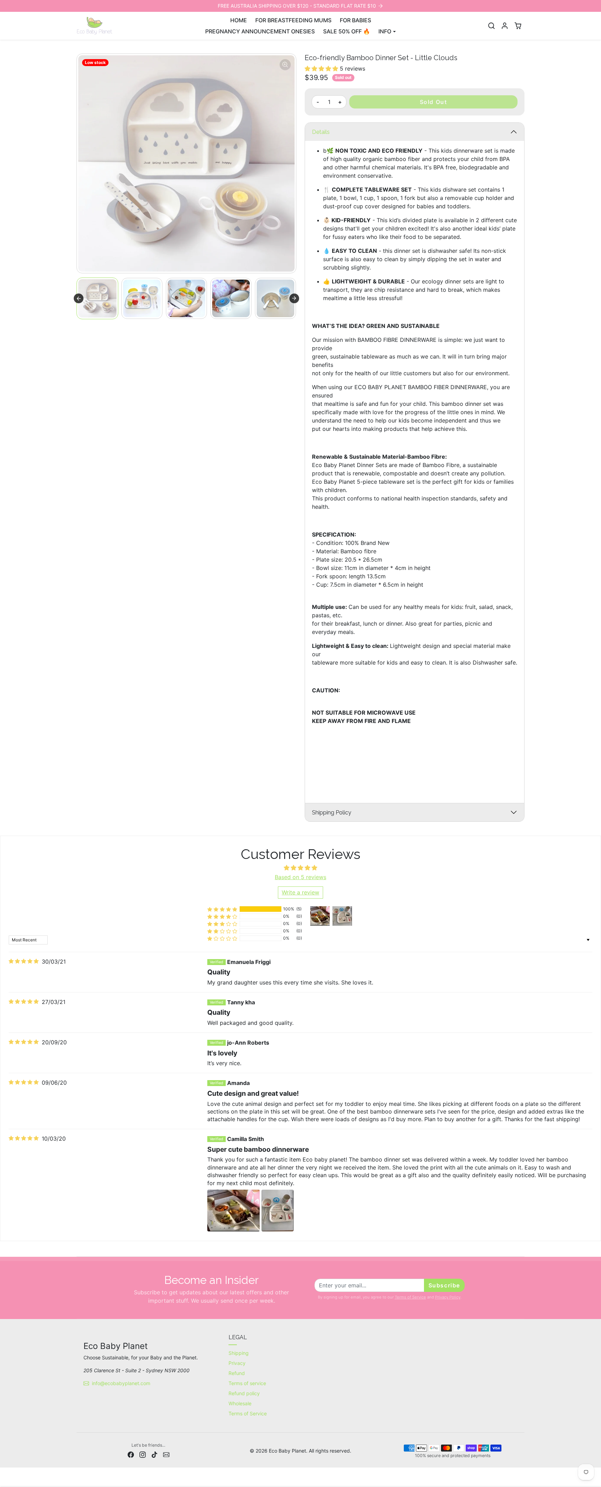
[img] (24, 961)
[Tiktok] (154, 1454)
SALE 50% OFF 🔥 (346, 31)
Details (321, 132)
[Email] (166, 1454)
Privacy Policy (447, 1297)
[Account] (504, 26)
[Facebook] (131, 1454)
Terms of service (247, 1383)
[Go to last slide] (78, 298)
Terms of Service (410, 1297)
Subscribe (444, 1285)
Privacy (237, 1363)
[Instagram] (143, 1454)
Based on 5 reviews (300, 877)
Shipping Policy (331, 812)
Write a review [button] (300, 892)
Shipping (239, 1353)
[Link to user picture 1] (233, 1210)
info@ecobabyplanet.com (121, 1383)
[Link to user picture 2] (278, 1210)
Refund (237, 1373)
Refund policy (244, 1393)
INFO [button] (384, 31)
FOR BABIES (355, 20)
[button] (491, 26)
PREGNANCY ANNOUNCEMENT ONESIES (260, 31)
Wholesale (240, 1403)
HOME (238, 20)
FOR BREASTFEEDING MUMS (293, 20)
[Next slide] (294, 298)
